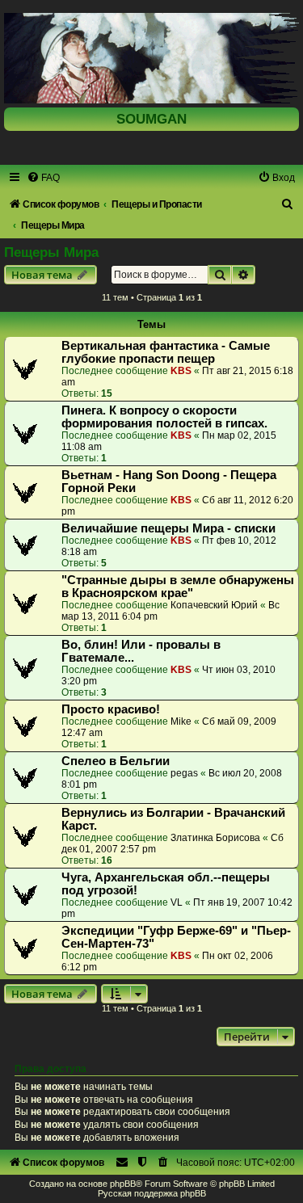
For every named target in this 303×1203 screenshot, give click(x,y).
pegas (184, 773)
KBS (180, 370)
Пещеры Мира (51, 252)
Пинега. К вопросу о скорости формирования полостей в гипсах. (164, 417)
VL (176, 902)
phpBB (123, 1183)
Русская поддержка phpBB (152, 1193)
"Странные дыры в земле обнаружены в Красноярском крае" (177, 586)
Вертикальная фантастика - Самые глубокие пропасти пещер (165, 352)
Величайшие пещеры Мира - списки (168, 528)
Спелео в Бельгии (115, 761)
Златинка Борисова (215, 837)
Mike (180, 721)
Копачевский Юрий (214, 605)
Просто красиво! (110, 709)
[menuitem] (43, 177)
